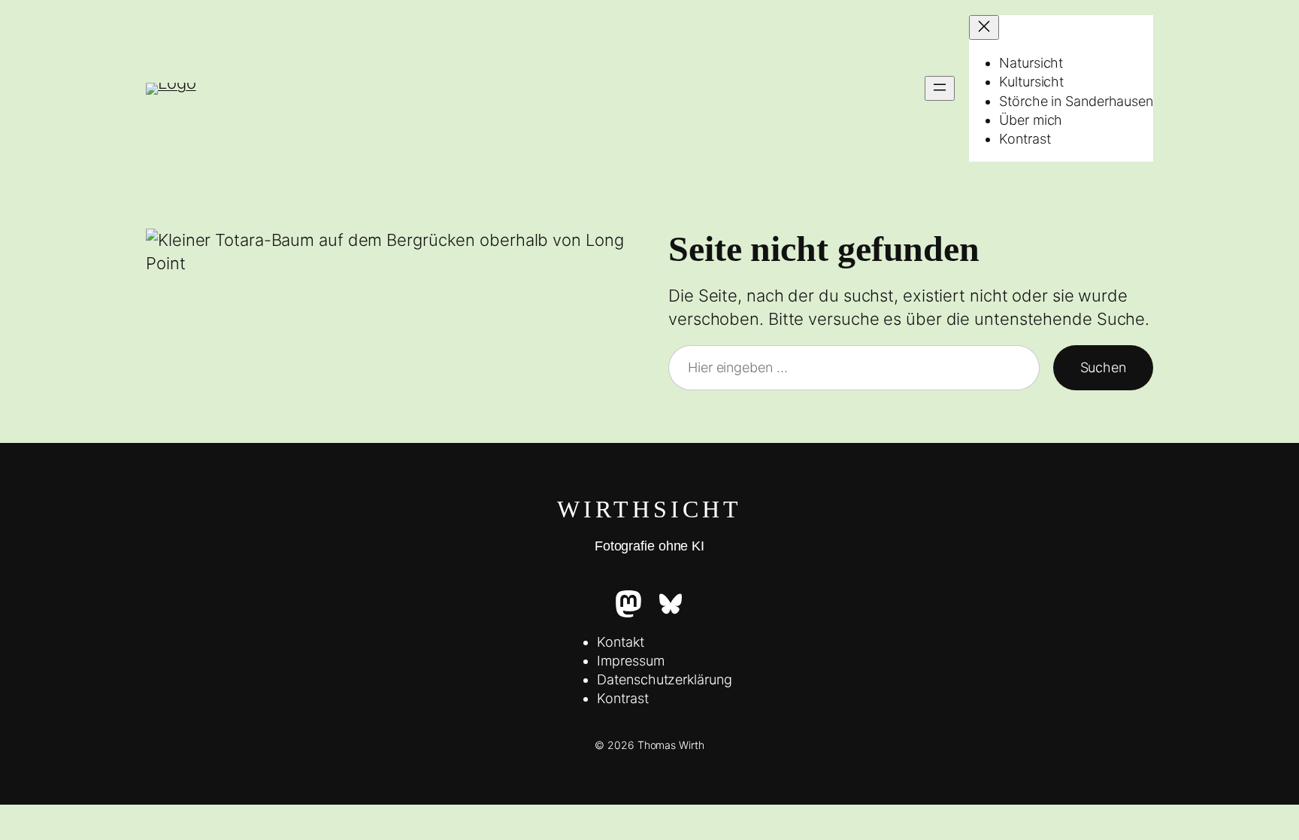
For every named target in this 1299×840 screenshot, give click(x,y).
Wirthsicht (649, 509)
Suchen (1103, 367)
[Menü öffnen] (940, 88)
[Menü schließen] (984, 27)
